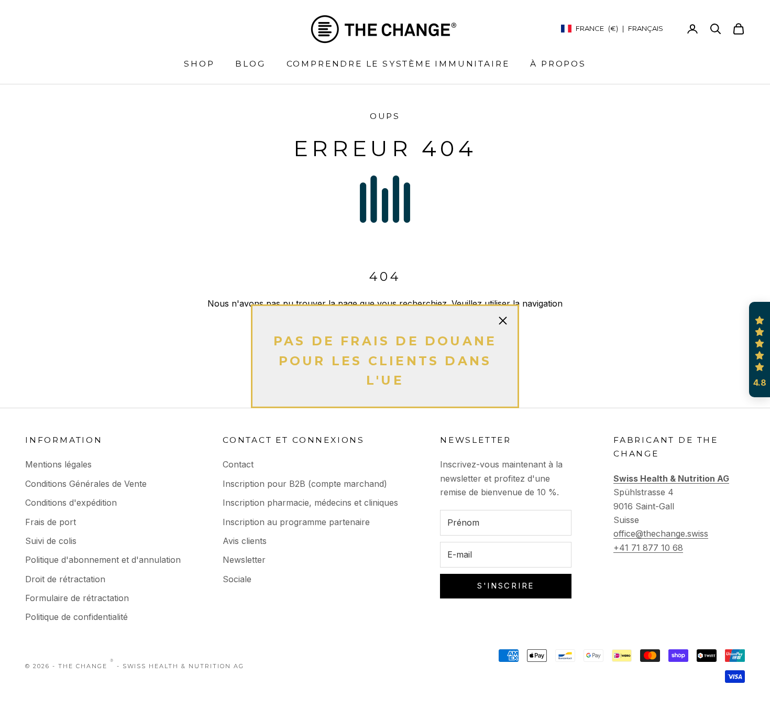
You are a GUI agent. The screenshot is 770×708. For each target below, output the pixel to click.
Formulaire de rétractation (77, 598)
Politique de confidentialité (76, 617)
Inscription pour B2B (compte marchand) (305, 483)
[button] (759, 349)
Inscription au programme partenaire (296, 522)
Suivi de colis (50, 541)
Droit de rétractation (65, 579)
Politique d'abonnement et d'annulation (103, 559)
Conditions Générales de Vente (86, 483)
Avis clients (245, 541)
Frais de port (50, 522)
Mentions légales (58, 464)
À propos (558, 64)
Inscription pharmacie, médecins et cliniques (310, 502)
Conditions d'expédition (71, 502)
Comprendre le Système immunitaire (398, 64)
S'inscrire (505, 586)
